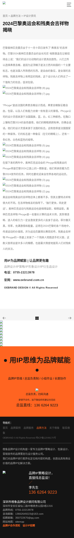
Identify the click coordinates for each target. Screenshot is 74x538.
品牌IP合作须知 (11, 525)
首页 (5, 15)
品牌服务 (29, 427)
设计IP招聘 (29, 525)
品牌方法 (16, 15)
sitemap (19, 521)
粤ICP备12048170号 (46, 438)
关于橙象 (54, 427)
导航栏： (8, 422)
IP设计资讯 (30, 15)
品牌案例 (16, 427)
